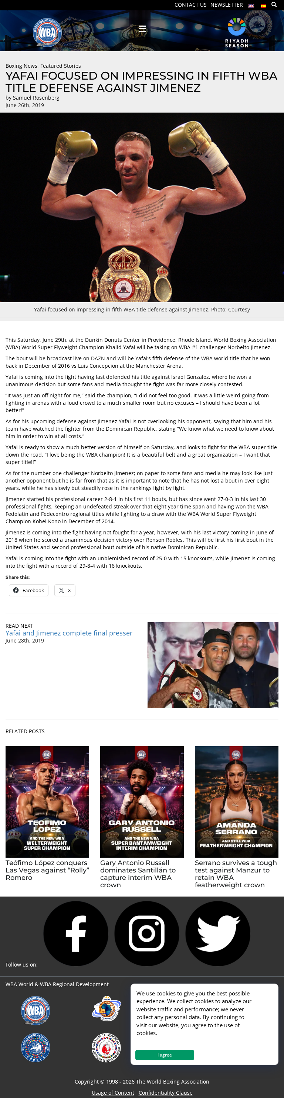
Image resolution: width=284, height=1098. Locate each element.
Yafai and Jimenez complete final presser (69, 632)
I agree (165, 1055)
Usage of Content (113, 1092)
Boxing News (21, 65)
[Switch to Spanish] (263, 4)
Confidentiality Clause (166, 1092)
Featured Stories (60, 65)
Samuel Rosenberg (36, 97)
